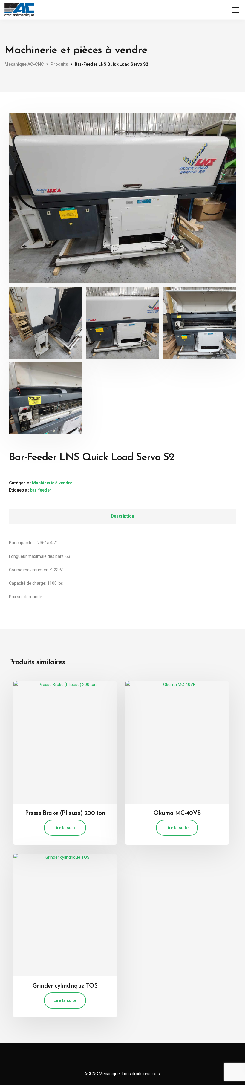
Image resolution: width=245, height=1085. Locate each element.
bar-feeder (40, 490)
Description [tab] (122, 516)
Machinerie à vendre (52, 482)
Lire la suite (64, 827)
